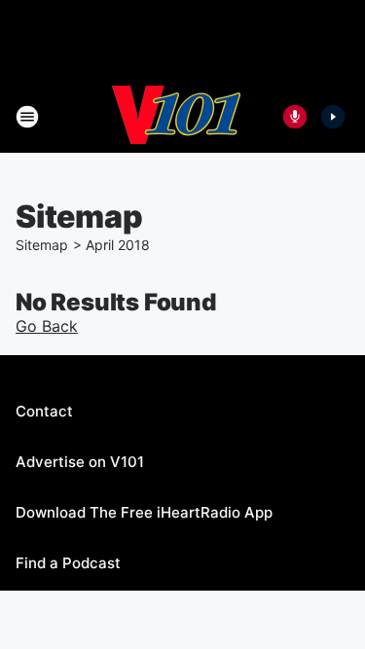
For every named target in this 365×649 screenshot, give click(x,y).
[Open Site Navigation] (27, 116)
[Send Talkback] (295, 116)
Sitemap (42, 244)
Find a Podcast (68, 563)
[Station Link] (176, 117)
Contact (44, 411)
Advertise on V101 (80, 461)
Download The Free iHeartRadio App (144, 512)
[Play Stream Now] (333, 116)
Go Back (47, 326)
